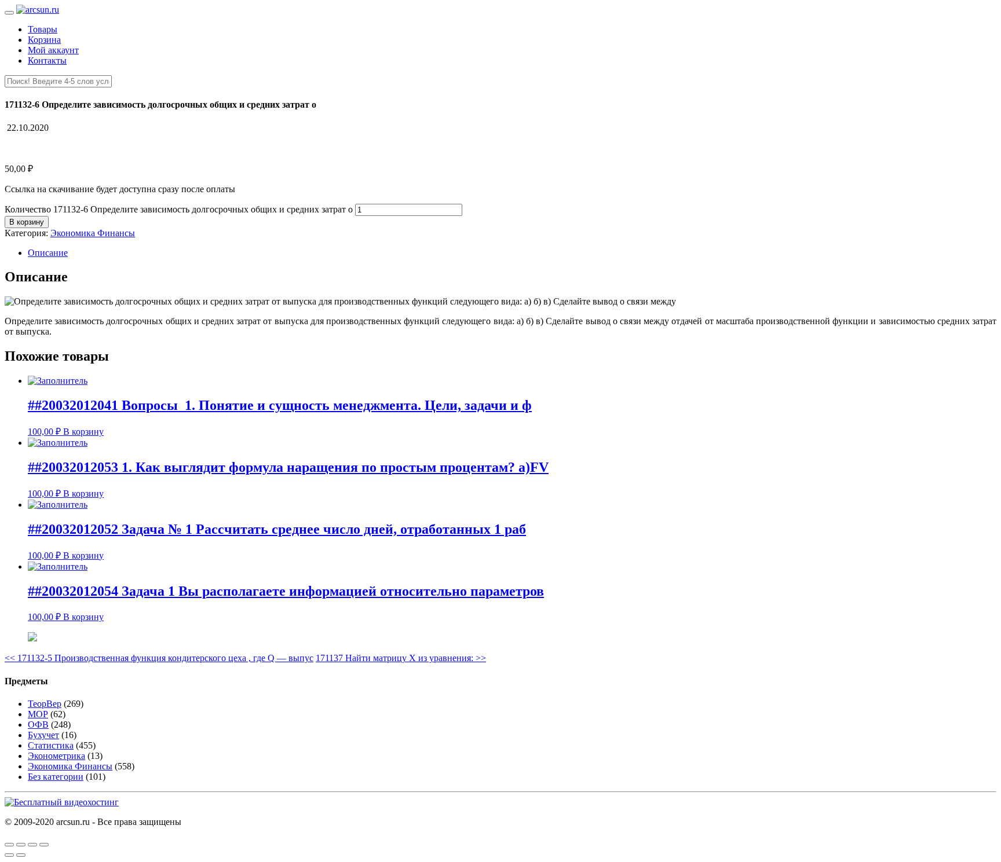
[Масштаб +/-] (44, 844)
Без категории (55, 777)
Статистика (51, 745)
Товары (42, 29)
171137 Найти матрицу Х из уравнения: (401, 658)
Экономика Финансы (92, 233)
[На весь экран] (32, 844)
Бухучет (43, 735)
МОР (38, 714)
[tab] (512, 253)
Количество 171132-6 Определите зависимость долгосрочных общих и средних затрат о (179, 209)
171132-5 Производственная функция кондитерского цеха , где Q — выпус (159, 658)
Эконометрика (56, 756)
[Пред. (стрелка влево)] (9, 855)
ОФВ (38, 724)
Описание (48, 253)
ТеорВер (44, 704)
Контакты (47, 60)
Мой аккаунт (53, 50)
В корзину (26, 222)
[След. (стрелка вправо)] (20, 855)
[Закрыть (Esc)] (9, 844)
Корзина (44, 40)
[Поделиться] (20, 844)
